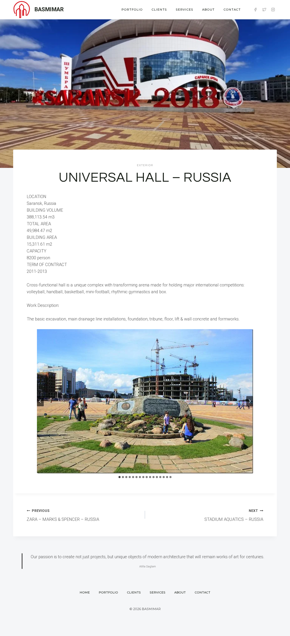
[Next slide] (249, 401)
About (208, 9)
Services (184, 9)
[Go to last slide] (40, 401)
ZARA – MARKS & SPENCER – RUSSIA (63, 515)
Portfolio (132, 9)
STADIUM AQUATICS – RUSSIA (233, 515)
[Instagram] (273, 9)
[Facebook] (255, 9)
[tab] (119, 477)
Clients (159, 9)
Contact (232, 9)
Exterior (145, 165)
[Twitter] (264, 9)
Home (85, 592)
